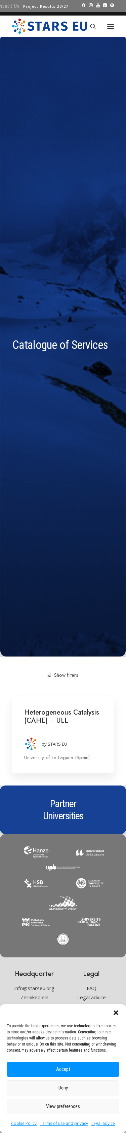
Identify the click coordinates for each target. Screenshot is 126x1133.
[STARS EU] (49, 26)
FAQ (91, 988)
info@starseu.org (34, 988)
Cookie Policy (24, 1123)
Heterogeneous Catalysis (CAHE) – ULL (61, 716)
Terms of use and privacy (64, 1123)
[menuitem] (45, 6)
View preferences (63, 1106)
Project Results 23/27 (45, 6)
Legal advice (103, 1123)
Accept (63, 1069)
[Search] (90, 26)
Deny (63, 1088)
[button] (116, 1012)
